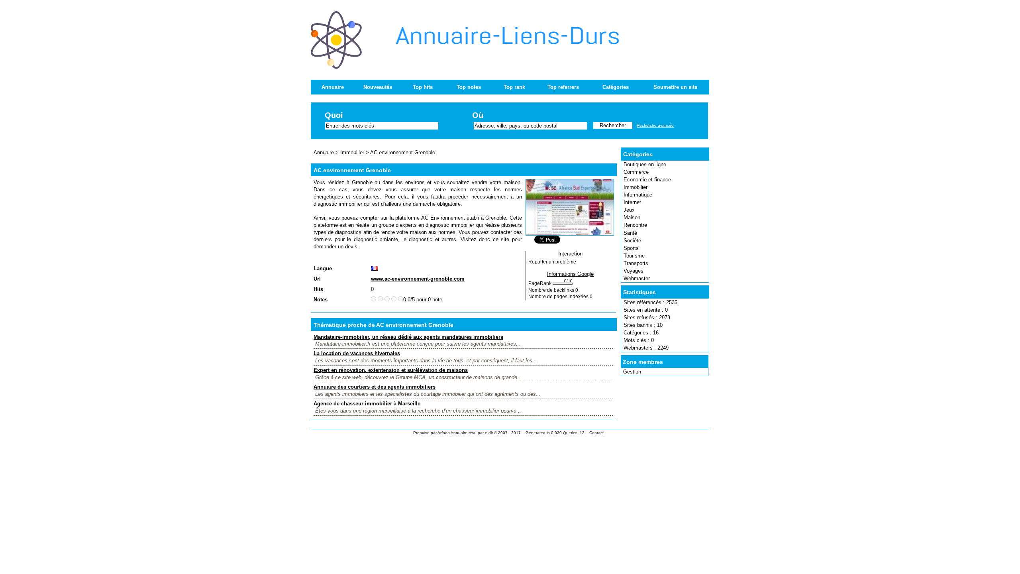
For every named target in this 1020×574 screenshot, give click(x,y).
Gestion (632, 372)
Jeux (629, 210)
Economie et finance (647, 180)
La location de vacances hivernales (357, 353)
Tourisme (634, 256)
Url (317, 279)
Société (632, 241)
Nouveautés (377, 87)
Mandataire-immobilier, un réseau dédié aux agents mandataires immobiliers (408, 337)
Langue (323, 268)
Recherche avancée (655, 125)
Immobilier (635, 187)
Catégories (615, 87)
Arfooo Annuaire (452, 433)
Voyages (633, 271)
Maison (632, 217)
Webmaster (637, 278)
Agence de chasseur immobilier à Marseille (367, 404)
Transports (636, 263)
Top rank (514, 87)
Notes (321, 300)
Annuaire (333, 87)
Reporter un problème (552, 261)
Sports (631, 248)
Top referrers (563, 87)
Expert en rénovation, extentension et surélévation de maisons (391, 370)
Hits (318, 289)
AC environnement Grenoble (402, 152)
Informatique (638, 195)
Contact (596, 433)
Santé (630, 233)
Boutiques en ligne (645, 164)
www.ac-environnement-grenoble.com (418, 279)
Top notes (469, 87)
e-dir (489, 433)
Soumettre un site (675, 87)
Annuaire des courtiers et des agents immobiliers (374, 387)
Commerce (636, 172)
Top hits (423, 87)
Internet (632, 202)
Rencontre (635, 225)
